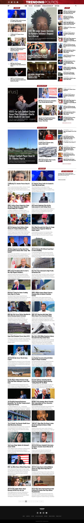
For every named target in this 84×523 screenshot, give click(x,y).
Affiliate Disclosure (39, 516)
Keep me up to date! (61, 179)
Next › (38, 501)
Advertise (28, 516)
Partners (45, 516)
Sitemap (32, 516)
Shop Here (57, 6)
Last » (42, 501)
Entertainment (37, 6)
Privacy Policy (58, 516)
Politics (30, 6)
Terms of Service (52, 516)
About (24, 516)
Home (26, 6)
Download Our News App (47, 6)
